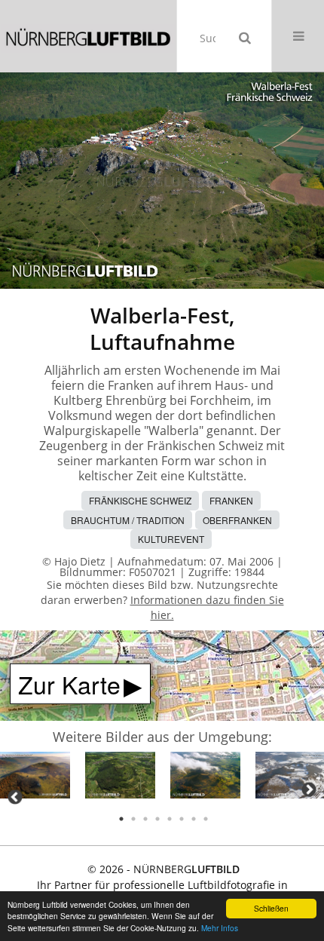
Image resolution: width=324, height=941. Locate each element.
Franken (231, 500)
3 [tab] (145, 818)
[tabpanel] (35, 778)
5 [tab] (169, 818)
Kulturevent (171, 538)
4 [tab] (157, 818)
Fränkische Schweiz (140, 500)
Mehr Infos (219, 927)
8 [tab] (205, 818)
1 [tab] (121, 818)
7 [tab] (193, 818)
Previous (15, 797)
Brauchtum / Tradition (128, 519)
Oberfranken (237, 519)
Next (308, 789)
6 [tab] (181, 818)
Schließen (271, 908)
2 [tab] (133, 818)
